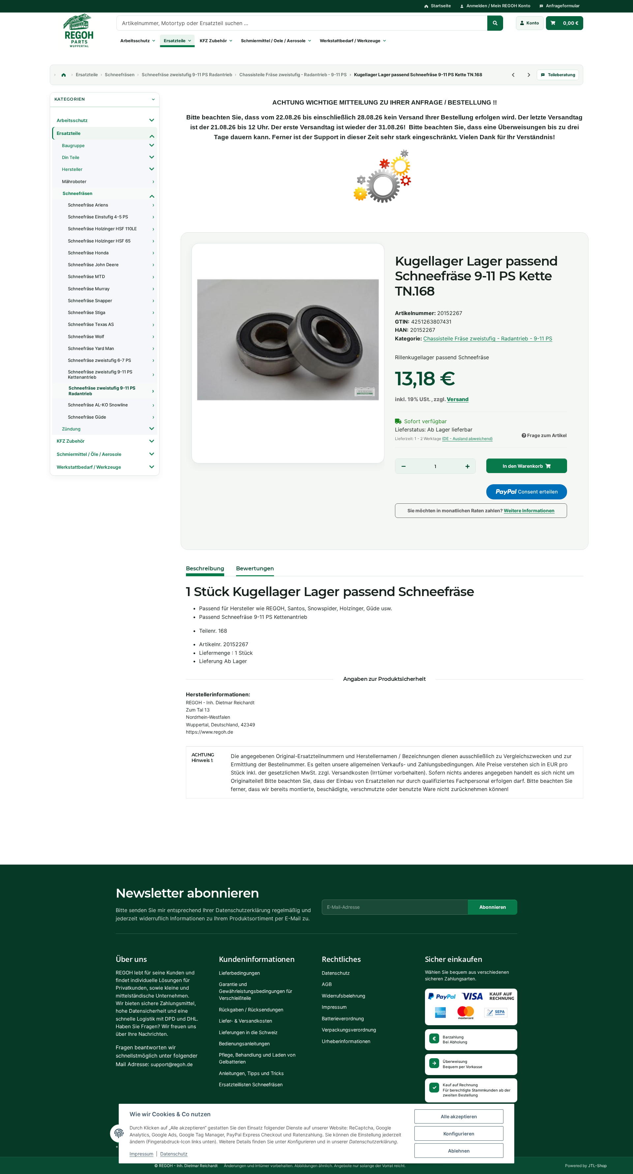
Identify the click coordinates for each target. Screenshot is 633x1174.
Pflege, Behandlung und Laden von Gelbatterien (257, 1058)
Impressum (141, 1154)
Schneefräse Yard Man (91, 348)
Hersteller (72, 169)
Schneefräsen (77, 193)
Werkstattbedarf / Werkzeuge (89, 467)
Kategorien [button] (69, 99)
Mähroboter (74, 181)
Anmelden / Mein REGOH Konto (498, 5)
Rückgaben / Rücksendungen (251, 1009)
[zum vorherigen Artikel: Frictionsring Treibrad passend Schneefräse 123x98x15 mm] (513, 75)
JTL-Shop (597, 1165)
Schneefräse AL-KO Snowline (98, 404)
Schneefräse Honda (88, 252)
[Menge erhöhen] (467, 466)
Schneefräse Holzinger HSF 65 (99, 240)
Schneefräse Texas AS (91, 324)
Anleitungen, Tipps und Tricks (251, 1073)
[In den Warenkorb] (192, 225)
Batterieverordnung (343, 1018)
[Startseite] (64, 75)
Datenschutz (174, 1154)
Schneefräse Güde (87, 417)
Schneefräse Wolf (86, 336)
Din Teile (70, 157)
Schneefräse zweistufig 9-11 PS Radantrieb (102, 390)
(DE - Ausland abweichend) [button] (467, 438)
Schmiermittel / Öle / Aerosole (89, 454)
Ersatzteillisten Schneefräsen (251, 1084)
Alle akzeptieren (459, 1116)
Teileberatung (561, 74)
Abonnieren (492, 907)
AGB (327, 984)
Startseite (441, 5)
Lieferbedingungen (239, 973)
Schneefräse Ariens (88, 204)
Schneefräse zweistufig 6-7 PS (99, 360)
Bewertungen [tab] (255, 568)
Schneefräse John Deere (93, 264)
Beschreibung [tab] (205, 568)
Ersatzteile (68, 133)
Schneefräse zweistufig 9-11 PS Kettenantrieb (100, 374)
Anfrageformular (563, 5)
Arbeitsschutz (72, 120)
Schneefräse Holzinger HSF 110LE (102, 228)
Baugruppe (73, 145)
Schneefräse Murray (88, 288)
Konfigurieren (458, 1133)
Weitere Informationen (529, 510)
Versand (457, 399)
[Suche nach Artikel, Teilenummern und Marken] (495, 23)
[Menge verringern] (403, 466)
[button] (530, 23)
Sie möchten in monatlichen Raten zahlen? (481, 510)
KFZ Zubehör (70, 441)
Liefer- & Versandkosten (245, 1021)
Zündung (71, 428)
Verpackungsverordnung (349, 1029)
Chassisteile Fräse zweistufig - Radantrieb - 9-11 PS (487, 338)
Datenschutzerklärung (243, 910)
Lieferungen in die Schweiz (248, 1032)
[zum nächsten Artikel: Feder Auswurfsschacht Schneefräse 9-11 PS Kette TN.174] (529, 75)
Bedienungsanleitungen (244, 1043)
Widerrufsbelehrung (343, 996)
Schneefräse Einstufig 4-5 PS (98, 216)
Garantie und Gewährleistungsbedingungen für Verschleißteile (255, 991)
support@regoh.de (172, 1064)
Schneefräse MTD (86, 276)
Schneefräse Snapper (90, 300)
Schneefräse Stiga (86, 312)
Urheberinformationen (346, 1041)
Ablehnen (459, 1151)
